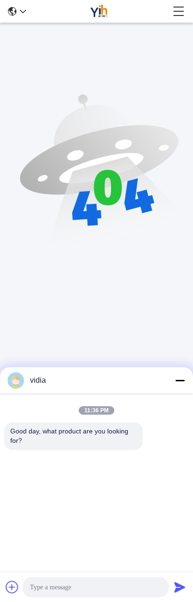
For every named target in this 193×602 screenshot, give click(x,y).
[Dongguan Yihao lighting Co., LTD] (99, 11)
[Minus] (180, 380)
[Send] (179, 587)
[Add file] (12, 587)
